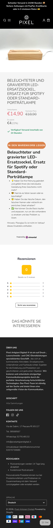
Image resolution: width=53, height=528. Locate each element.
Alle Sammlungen (14, 403)
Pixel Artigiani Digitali (24, 509)
